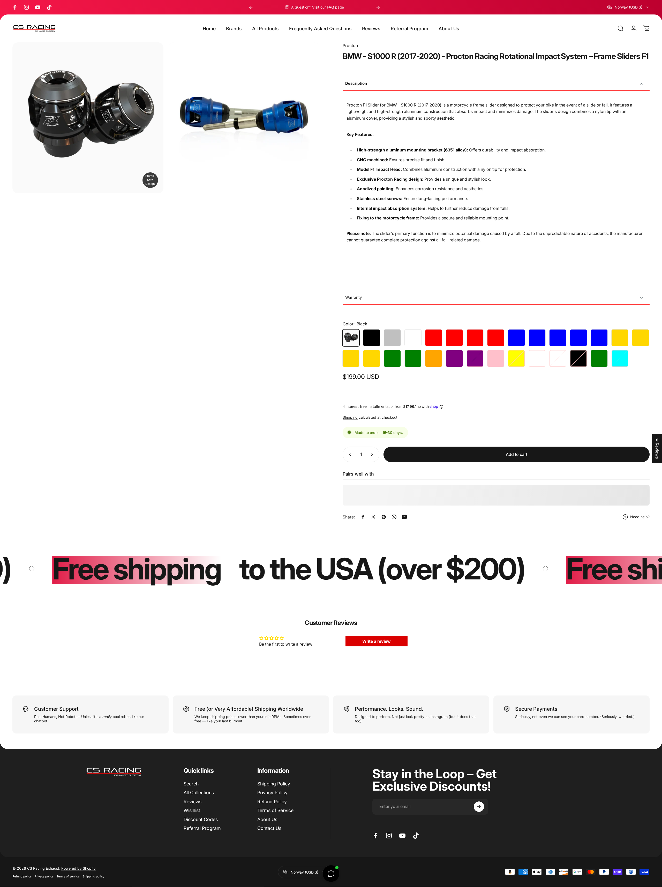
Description (356, 83)
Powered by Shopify (78, 868)
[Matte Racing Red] (495, 338)
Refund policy (22, 876)
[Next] (378, 7)
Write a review (376, 641)
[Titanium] (537, 358)
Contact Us (269, 828)
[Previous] (251, 7)
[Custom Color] (558, 358)
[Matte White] (413, 338)
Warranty (353, 297)
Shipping (350, 417)
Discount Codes (201, 819)
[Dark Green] (599, 358)
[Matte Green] (413, 358)
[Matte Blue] (537, 338)
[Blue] (516, 338)
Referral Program (202, 828)
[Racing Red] (475, 338)
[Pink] (495, 358)
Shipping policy (93, 876)
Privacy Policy (272, 792)
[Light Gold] (620, 338)
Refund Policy (272, 801)
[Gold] (640, 338)
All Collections (199, 792)
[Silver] (392, 338)
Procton (350, 45)
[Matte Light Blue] (599, 338)
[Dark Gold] (351, 358)
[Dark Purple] (475, 358)
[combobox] (628, 7)
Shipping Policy (273, 783)
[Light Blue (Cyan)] (620, 358)
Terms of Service (275, 810)
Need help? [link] (640, 517)
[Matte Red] (454, 338)
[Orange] (433, 358)
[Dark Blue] (558, 338)
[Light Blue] (578, 338)
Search (191, 783)
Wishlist (192, 810)
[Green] (392, 358)
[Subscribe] (479, 806)
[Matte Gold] (371, 358)
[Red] (433, 338)
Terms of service (68, 876)
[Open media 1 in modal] (244, 117)
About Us (267, 819)
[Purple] (454, 358)
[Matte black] (371, 338)
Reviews (192, 801)
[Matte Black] (578, 358)
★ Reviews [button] (657, 448)
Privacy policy (44, 876)
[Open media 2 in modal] (87, 117)
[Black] (351, 338)
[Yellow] (516, 358)
